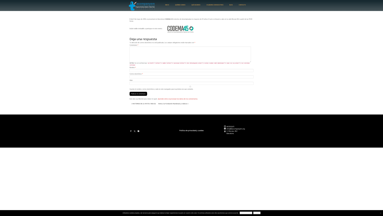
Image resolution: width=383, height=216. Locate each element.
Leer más (257, 213)
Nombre (133, 67)
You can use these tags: (190, 64)
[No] (381, 213)
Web (131, 80)
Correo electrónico (136, 74)
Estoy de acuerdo (245, 213)
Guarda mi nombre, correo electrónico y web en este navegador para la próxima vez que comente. (161, 89)
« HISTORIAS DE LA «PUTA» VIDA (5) (143, 103)
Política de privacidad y (188, 131)
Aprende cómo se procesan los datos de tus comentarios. (178, 99)
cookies (201, 131)
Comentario (134, 45)
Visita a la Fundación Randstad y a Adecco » (173, 103)
